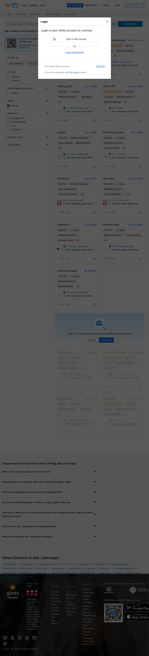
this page (74, 72)
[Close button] (107, 21)
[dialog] (74, 48)
